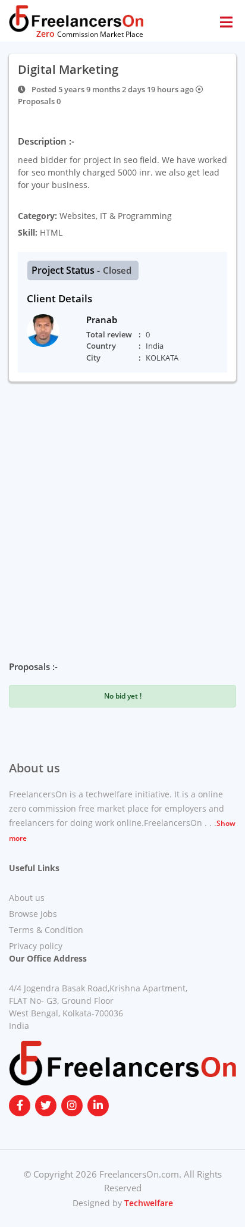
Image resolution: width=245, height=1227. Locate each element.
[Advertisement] (122, 510)
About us (27, 897)
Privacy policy (35, 945)
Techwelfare (147, 1203)
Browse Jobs (33, 913)
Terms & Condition (46, 929)
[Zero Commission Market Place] (76, 17)
